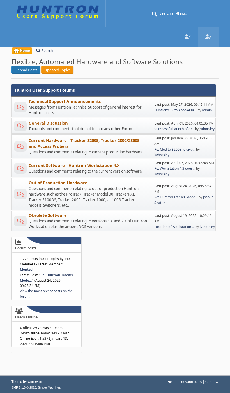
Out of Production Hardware (58, 182)
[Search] (154, 14)
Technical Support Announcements (65, 101)
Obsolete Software (48, 215)
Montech (27, 269)
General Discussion (48, 123)
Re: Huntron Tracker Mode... (176, 197)
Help (171, 382)
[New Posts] (20, 108)
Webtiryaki (34, 381)
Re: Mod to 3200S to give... (174, 149)
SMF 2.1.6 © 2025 (24, 387)
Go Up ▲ (212, 382)
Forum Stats (25, 248)
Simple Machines (49, 387)
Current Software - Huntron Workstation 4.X (74, 165)
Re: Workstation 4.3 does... (174, 168)
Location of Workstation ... (174, 226)
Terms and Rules (190, 382)
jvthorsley (207, 129)
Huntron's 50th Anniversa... (175, 110)
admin (207, 110)
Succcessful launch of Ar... (174, 129)
